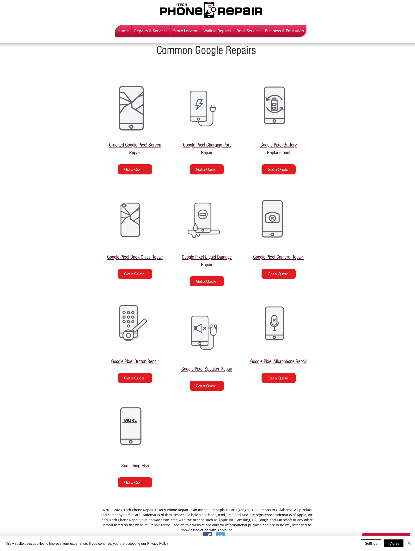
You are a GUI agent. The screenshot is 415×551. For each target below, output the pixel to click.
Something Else (135, 466)
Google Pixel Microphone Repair (278, 362)
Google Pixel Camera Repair (278, 257)
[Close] (409, 543)
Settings (371, 543)
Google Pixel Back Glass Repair (135, 257)
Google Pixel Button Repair (135, 362)
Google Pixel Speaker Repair (206, 369)
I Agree (393, 543)
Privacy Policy (157, 543)
